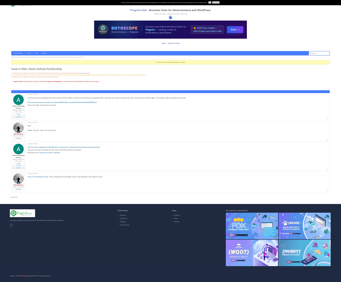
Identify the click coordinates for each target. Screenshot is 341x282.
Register (45, 53)
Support (177, 215)
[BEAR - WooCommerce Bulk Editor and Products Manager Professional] (304, 226)
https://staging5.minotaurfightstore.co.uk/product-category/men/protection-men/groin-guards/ (67, 147)
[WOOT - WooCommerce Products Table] (252, 253)
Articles (176, 222)
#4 (327, 190)
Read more (216, 2)
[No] (339, 3)
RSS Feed (15, 197)
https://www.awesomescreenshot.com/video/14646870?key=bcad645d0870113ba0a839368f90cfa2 (62, 102)
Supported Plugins (18, 53)
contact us (82, 73)
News (176, 218)
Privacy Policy (125, 225)
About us (123, 215)
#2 (327, 139)
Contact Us (123, 218)
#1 (327, 118)
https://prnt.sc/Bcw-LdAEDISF (49, 153)
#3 (327, 169)
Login (36, 53)
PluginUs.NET (32, 276)
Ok (210, 2)
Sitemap (122, 222)
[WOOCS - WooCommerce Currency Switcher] (252, 226)
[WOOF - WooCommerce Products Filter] (304, 253)
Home (164, 43)
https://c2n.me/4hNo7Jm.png (37, 177)
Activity (29, 53)
